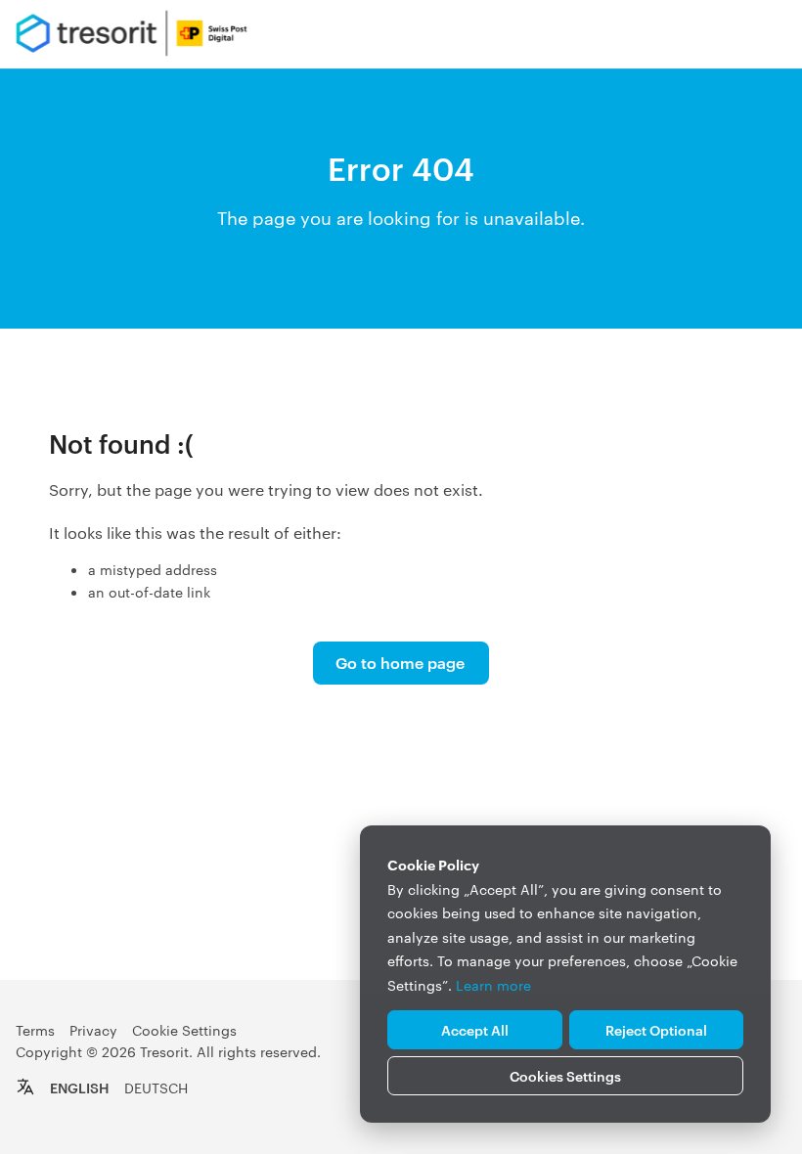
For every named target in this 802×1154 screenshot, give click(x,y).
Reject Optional (656, 1029)
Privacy (93, 1030)
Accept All (475, 1029)
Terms (35, 1030)
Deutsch (156, 1087)
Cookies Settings (565, 1075)
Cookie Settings (184, 1030)
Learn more (493, 985)
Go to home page (400, 662)
